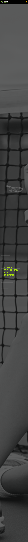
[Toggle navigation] (26, 1)
